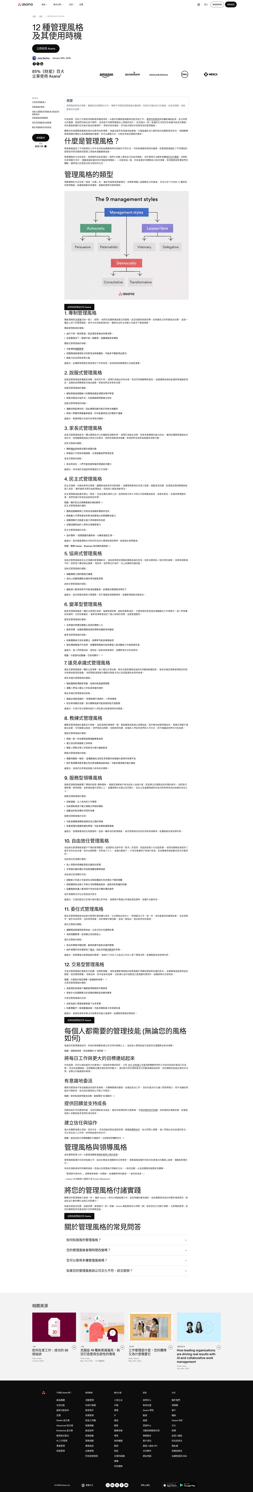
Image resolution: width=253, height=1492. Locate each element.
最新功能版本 (62, 1410)
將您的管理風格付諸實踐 (41, 122)
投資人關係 (177, 1435)
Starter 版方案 (63, 1420)
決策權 (78, 319)
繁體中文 (89, 1485)
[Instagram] (117, 1485)
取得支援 (147, 1405)
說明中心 (147, 1400)
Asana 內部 (177, 1420)
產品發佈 (89, 1430)
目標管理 (89, 1415)
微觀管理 (79, 349)
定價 (81, 4)
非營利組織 (119, 1456)
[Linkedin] (112, 1485)
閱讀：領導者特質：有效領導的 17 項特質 (83, 1051)
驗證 (145, 1415)
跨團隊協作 (134, 1129)
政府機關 (118, 1440)
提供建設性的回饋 (149, 1110)
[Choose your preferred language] (199, 4)
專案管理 (60, 1446)
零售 (116, 1435)
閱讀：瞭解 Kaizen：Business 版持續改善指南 (86, 546)
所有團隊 (118, 1466)
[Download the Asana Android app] (187, 1485)
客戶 (174, 1410)
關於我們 (176, 1400)
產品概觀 (60, 1400)
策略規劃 (89, 1440)
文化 (174, 1425)
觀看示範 (39, 146)
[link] (34, 17)
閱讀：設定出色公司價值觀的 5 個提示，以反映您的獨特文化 (92, 1138)
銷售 (116, 1425)
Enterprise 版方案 (64, 1430)
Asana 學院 (148, 1410)
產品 (43, 4)
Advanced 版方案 (64, 1425)
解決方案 (57, 4)
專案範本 (147, 1435)
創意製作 (89, 1410)
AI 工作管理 (61, 1440)
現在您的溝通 (172, 157)
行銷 (116, 1405)
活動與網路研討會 (151, 1430)
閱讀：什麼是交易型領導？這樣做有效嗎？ (84, 979)
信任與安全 (177, 1440)
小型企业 (118, 1400)
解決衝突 (109, 949)
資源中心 (147, 1425)
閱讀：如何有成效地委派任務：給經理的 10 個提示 (88, 1096)
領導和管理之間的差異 (107, 1154)
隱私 (148, 1485)
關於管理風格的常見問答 (41, 127)
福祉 (73, 449)
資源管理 (60, 1451)
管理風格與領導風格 (40, 118)
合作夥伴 (147, 1451)
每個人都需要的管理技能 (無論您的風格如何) (45, 113)
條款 (143, 1485)
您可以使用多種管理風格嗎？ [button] (87, 1260)
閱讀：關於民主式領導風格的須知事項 (82, 502)
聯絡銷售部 (217, 4)
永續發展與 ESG (179, 1456)
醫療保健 (118, 1430)
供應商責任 (177, 1451)
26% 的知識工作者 (136, 1065)
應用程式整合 (62, 1435)
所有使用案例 (91, 1456)
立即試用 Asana (46, 48)
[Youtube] (126, 1485)
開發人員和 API (150, 1446)
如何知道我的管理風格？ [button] (83, 1240)
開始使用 (231, 4)
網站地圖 (147, 1456)
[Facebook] (122, 1485)
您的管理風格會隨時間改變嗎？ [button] (88, 1250)
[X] (108, 1485)
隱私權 (175, 1446)
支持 (71, 4)
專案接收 (89, 1446)
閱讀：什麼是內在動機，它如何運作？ (82, 655)
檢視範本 (41, 138)
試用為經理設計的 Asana (79, 307)
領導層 (175, 1405)
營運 (116, 1410)
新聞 (174, 1430)
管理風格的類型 (38, 107)
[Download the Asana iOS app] (170, 1485)
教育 (116, 1446)
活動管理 (89, 1400)
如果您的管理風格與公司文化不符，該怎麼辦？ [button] (99, 1270)
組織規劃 (89, 1425)
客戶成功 (147, 1440)
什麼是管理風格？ (39, 102)
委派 (92, 949)
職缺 (174, 1415)
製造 (116, 1451)
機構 (116, 1461)
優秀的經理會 (153, 119)
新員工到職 (90, 1420)
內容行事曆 (90, 1405)
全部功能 (60, 1405)
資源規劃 (89, 1435)
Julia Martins (43, 58)
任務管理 (89, 1451)
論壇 (145, 1420)
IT (115, 1415)
